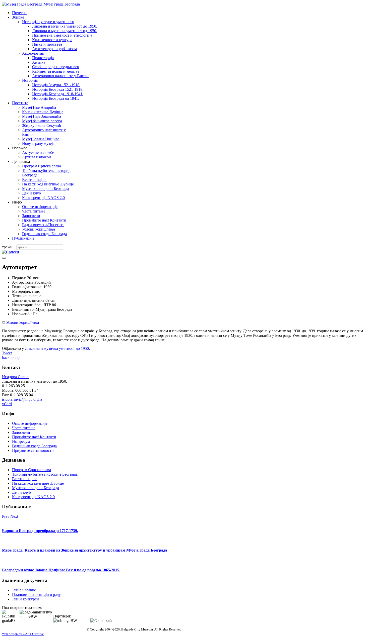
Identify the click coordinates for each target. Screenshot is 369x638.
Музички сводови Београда (45, 188)
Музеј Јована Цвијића (40, 139)
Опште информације (39, 206)
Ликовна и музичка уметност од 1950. (64, 31)
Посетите (20, 103)
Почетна (19, 13)
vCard (7, 404)
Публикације (23, 238)
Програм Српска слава (41, 166)
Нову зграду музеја (38, 143)
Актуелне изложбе (38, 152)
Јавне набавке (24, 590)
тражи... (9, 247)
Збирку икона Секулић (41, 125)
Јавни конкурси (25, 599)
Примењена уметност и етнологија (62, 35)
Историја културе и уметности (48, 22)
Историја (30, 80)
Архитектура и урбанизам (54, 49)
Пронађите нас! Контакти (44, 220)
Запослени (31, 216)
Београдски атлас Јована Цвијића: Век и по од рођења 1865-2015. (61, 570)
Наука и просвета (47, 44)
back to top (11, 357)
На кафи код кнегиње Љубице (48, 184)
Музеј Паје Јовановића (41, 116)
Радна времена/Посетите (43, 225)
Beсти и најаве (34, 179)
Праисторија (43, 58)
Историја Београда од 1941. (55, 98)
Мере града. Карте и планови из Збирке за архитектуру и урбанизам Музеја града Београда (84, 550)
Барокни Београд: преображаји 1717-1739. (40, 530)
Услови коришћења (38, 229)
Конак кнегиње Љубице (42, 112)
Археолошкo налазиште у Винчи (60, 76)
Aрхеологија (33, 53)
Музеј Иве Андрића (39, 107)
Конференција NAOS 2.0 (43, 197)
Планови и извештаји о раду (36, 594)
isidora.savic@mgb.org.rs (22, 399)
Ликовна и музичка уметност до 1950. (64, 26)
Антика (38, 62)
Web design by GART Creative (23, 634)
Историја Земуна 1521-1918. (56, 85)
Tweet (7, 353)
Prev (5, 516)
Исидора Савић (15, 377)
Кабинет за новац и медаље (55, 71)
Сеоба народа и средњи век (55, 67)
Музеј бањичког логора (42, 121)
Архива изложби (36, 157)
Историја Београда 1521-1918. (57, 89)
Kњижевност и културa (52, 40)
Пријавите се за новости (33, 450)
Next (14, 516)
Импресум (21, 441)
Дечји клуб (31, 193)
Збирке (18, 17)
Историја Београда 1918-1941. (57, 94)
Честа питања (33, 211)
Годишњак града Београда (44, 234)
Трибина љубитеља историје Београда (45, 474)
